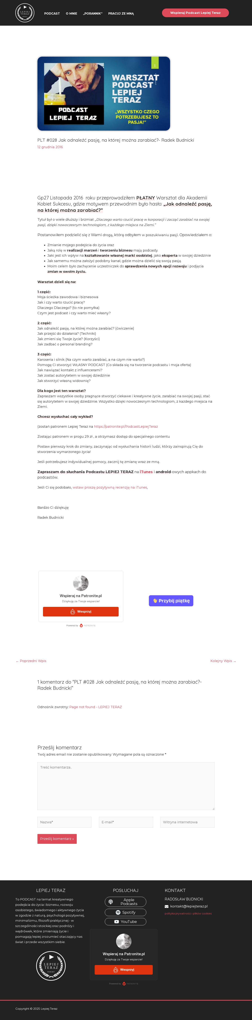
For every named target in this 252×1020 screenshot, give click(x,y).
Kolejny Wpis (223, 661)
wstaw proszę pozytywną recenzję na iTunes (110, 487)
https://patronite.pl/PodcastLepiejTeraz (126, 427)
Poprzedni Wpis (31, 661)
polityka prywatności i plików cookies (188, 913)
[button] (135, 13)
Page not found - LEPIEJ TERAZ (95, 707)
